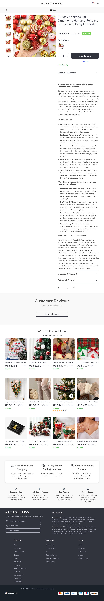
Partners (17, 571)
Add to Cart (85, 56)
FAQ (47, 551)
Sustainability (18, 575)
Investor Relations (20, 568)
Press (16, 558)
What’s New (82, 551)
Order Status (50, 561)
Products (81, 548)
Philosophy (18, 578)
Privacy (43, 588)
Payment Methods (52, 558)
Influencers (18, 561)
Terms (39, 588)
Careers (16, 555)
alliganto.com (56, 517)
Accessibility (50, 588)
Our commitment (58, 527)
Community (18, 581)
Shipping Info (51, 548)
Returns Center (51, 555)
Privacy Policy (83, 558)
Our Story (17, 548)
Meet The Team (19, 551)
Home (80, 545)
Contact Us (50, 545)
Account (81, 555)
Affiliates (17, 565)
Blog (15, 545)
